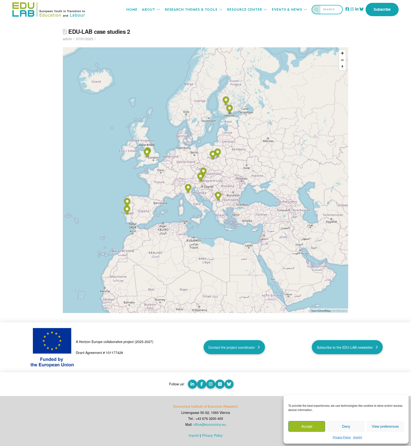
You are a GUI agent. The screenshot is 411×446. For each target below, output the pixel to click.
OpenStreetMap (321, 311)
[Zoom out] (342, 60)
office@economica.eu (209, 424)
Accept (306, 426)
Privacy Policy (342, 437)
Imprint (357, 437)
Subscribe (382, 9)
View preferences (385, 426)
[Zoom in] (342, 53)
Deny (346, 426)
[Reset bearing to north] (342, 67)
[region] (205, 180)
